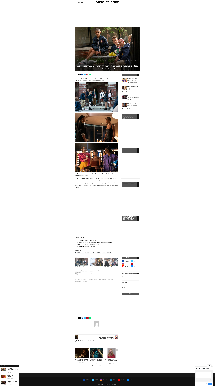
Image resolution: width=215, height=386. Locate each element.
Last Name (124, 282)
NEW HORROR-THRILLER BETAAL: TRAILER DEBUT (86, 240)
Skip (206, 383)
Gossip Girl (95, 279)
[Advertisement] (107, 13)
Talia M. (99, 68)
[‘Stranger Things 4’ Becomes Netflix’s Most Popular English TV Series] (97, 353)
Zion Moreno (85, 281)
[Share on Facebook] (82, 74)
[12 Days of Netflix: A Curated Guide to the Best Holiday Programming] (3, 376)
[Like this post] (79, 74)
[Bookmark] (87, 350)
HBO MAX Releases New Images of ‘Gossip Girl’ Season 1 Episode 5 (110, 267)
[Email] (82, 2)
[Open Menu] (76, 23)
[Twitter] (76, 2)
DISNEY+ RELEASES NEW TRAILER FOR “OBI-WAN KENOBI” (88, 244)
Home (78, 60)
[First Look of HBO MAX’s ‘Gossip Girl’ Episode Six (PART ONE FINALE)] (3, 382)
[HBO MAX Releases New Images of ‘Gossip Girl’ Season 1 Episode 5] (111, 262)
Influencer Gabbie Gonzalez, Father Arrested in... (12, 369)
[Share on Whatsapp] (90, 74)
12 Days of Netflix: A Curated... (11, 376)
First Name (124, 277)
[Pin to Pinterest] (87, 74)
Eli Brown (77, 279)
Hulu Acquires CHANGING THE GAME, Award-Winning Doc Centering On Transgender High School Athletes (95, 242)
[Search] (139, 2)
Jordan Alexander (102, 279)
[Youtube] (81, 2)
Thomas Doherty (78, 281)
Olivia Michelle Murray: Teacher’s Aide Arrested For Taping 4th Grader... (111, 360)
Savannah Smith (110, 279)
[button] (76, 357)
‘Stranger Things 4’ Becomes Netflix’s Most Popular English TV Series (96, 360)
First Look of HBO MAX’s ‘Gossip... (12, 382)
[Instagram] (78, 2)
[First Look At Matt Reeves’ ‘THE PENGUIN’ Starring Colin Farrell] (82, 353)
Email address (125, 288)
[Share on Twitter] (85, 74)
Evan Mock (90, 279)
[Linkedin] (79, 2)
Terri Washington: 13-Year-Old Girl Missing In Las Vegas (86, 246)
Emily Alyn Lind (83, 279)
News (82, 60)
